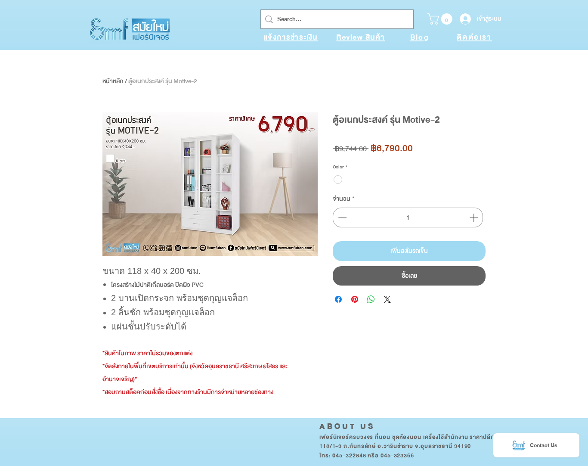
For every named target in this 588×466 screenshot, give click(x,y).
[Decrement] (341, 217)
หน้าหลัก (113, 81)
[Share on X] (387, 299)
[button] (441, 19)
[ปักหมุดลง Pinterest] (355, 299)
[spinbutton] (408, 217)
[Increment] (474, 217)
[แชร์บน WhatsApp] (371, 299)
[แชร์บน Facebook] (338, 299)
